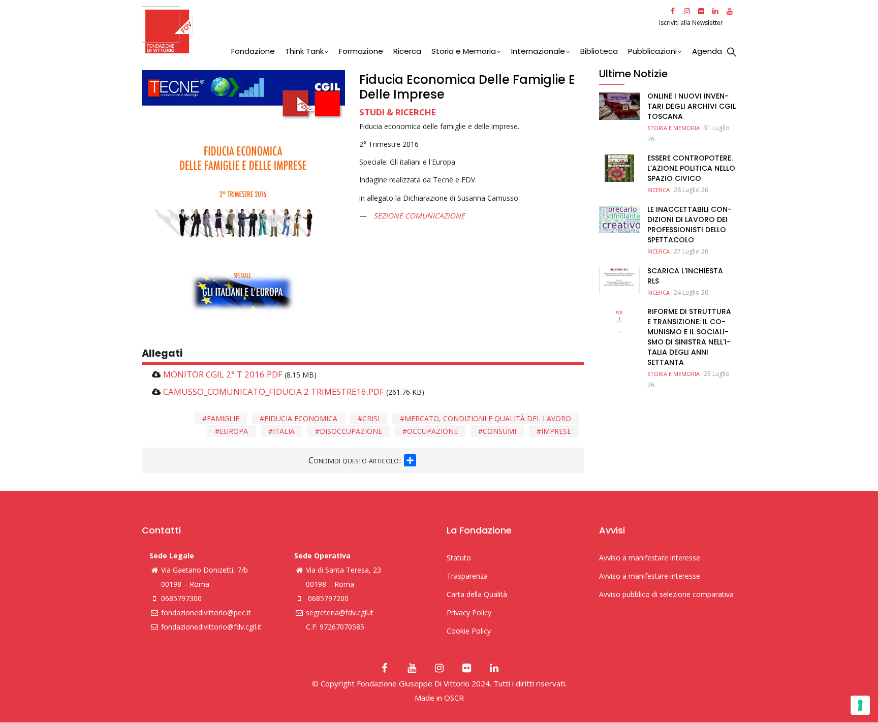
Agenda (707, 51)
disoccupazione (351, 431)
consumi (499, 431)
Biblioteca (599, 51)
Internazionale (538, 51)
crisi (371, 418)
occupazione (432, 431)
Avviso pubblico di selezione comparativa (666, 594)
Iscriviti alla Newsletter (692, 22)
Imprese (556, 431)
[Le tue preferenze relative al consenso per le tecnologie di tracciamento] (860, 705)
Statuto (459, 557)
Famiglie (223, 418)
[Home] (399, 29)
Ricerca (407, 51)
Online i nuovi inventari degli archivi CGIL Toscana (691, 106)
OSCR (454, 698)
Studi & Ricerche (397, 112)
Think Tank (304, 51)
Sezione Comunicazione (419, 216)
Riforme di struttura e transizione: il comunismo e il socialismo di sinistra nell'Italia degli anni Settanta (689, 336)
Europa (234, 431)
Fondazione (253, 51)
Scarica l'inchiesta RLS (685, 276)
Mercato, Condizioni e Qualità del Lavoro (487, 418)
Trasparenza (467, 576)
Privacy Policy (469, 612)
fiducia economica (300, 418)
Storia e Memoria (463, 51)
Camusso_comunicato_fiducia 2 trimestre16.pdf (273, 391)
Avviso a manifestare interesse (649, 557)
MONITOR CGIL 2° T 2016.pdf (223, 374)
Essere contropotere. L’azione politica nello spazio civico (691, 168)
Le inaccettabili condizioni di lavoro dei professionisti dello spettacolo (689, 224)
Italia (284, 431)
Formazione (361, 51)
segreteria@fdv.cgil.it (339, 612)
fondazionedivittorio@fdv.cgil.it (211, 627)
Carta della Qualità (477, 594)
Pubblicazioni (652, 51)
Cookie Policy (469, 631)
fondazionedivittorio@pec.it (206, 612)
